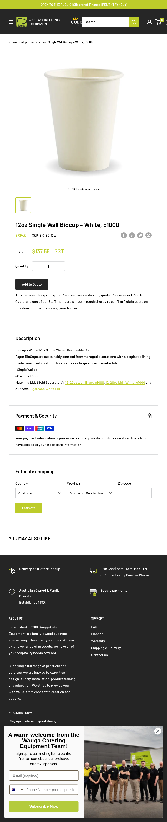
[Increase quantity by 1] (60, 266)
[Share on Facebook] (124, 235)
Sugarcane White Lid (44, 389)
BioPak (20, 235)
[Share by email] (148, 235)
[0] (158, 22)
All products (29, 42)
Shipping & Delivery (106, 648)
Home (13, 42)
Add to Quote (32, 284)
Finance (97, 634)
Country (21, 483)
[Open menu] (11, 22)
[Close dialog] (157, 731)
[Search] (134, 22)
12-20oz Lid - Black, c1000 (84, 382)
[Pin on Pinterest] (132, 235)
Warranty (98, 641)
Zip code (124, 483)
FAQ (94, 627)
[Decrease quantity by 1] (37, 266)
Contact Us (99, 655)
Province (74, 483)
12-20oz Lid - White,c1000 (125, 382)
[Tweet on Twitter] (140, 235)
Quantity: (22, 266)
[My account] (149, 22)
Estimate (29, 508)
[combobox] (17, 790)
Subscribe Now (43, 806)
